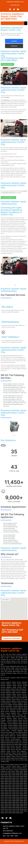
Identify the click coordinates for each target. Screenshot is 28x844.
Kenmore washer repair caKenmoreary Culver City (13, 185)
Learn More (14, 41)
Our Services (14, 45)
